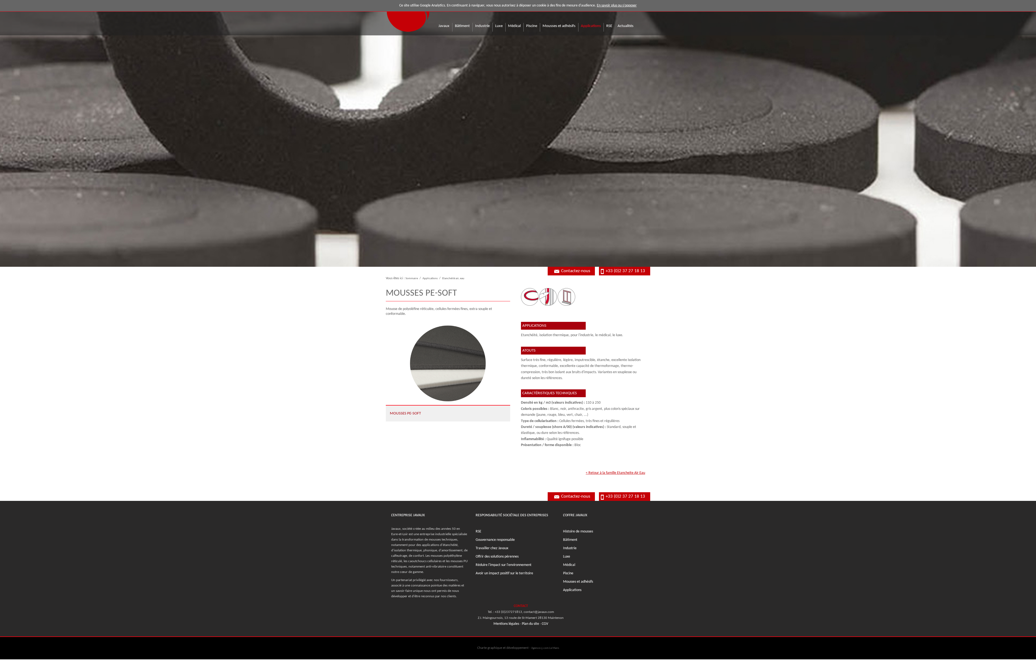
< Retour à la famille (615, 473)
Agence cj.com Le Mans (545, 648)
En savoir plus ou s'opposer (617, 6)
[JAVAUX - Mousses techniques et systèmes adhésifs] (408, 16)
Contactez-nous (575, 271)
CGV (545, 624)
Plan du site (530, 624)
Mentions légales (506, 624)
